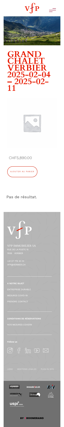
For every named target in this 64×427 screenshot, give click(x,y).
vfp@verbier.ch (16, 264)
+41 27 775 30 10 (15, 261)
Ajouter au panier (22, 172)
